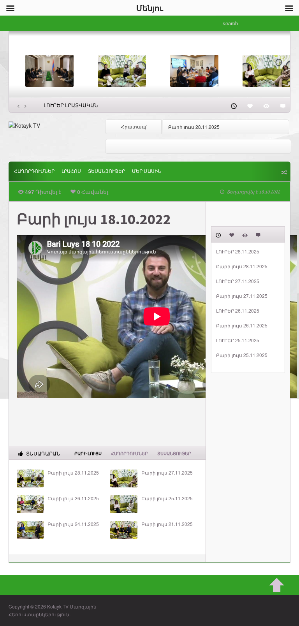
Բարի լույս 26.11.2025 (73, 498)
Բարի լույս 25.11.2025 (167, 498)
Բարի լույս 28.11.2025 (194, 126)
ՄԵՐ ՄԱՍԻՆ (146, 171)
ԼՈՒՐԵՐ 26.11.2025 (237, 311)
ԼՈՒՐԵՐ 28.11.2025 (237, 251)
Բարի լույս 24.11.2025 (73, 524)
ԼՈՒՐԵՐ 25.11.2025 (237, 340)
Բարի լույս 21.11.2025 (167, 524)
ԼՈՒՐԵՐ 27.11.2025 (237, 281)
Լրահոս (71, 171)
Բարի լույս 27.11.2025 (167, 473)
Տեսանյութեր (106, 171)
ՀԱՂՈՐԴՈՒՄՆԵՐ (34, 171)
